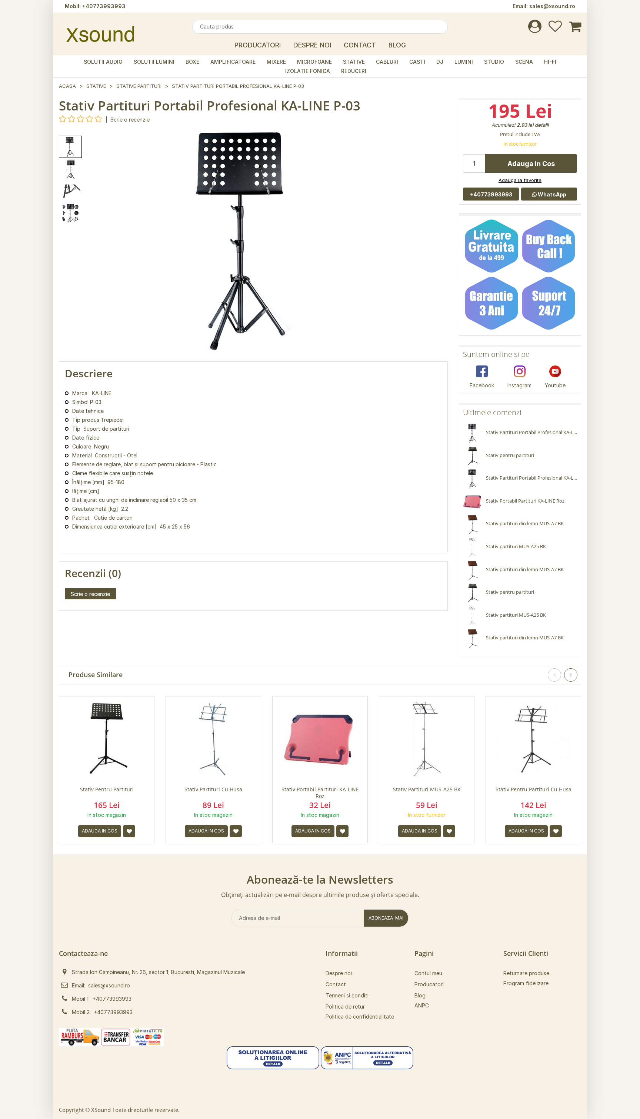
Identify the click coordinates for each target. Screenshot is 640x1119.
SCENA (524, 62)
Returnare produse (526, 973)
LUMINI (463, 62)
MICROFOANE (314, 62)
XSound (101, 1109)
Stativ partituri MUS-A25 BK (427, 789)
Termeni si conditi (347, 995)
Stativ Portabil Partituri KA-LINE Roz (320, 792)
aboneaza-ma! (386, 918)
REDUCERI (353, 71)
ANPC (421, 1005)
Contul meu (428, 973)
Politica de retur (345, 1006)
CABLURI (387, 62)
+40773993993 (104, 6)
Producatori (257, 45)
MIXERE (276, 62)
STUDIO (494, 62)
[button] (273, 1057)
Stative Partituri (138, 86)
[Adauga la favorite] (129, 831)
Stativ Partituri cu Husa (213, 789)
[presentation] (554, 675)
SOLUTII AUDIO (103, 62)
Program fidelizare (526, 983)
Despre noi (339, 973)
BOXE (192, 62)
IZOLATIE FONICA (307, 71)
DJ (439, 62)
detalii (542, 125)
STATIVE (354, 62)
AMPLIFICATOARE (233, 62)
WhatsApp (551, 194)
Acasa (67, 86)
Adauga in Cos (531, 164)
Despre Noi (312, 45)
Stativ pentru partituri (107, 789)
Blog (397, 45)
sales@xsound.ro (552, 6)
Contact (360, 45)
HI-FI (550, 62)
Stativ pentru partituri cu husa (533, 789)
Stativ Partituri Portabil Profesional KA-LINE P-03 (238, 86)
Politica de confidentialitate (360, 1016)
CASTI (417, 62)
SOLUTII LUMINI (154, 62)
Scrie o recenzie (130, 119)
